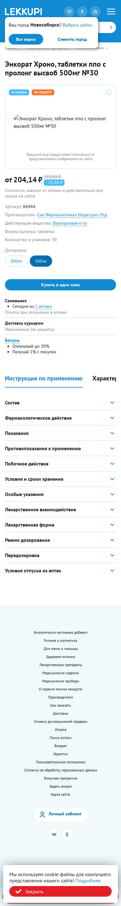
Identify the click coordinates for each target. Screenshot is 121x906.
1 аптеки (43, 306)
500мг (41, 261)
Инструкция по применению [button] (44, 378)
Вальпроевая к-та (70, 223)
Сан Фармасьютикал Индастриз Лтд (72, 214)
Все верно (26, 39)
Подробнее (88, 880)
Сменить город (72, 39)
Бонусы (12, 340)
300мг (16, 261)
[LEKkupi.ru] (23, 11)
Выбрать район (77, 25)
